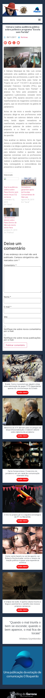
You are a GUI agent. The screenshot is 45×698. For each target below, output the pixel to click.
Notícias (24, 37)
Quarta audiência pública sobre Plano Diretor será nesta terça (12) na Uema (11, 192)
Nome (7, 297)
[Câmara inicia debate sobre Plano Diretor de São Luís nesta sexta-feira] (11, 212)
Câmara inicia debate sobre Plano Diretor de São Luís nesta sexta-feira (10, 223)
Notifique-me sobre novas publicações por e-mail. (22, 339)
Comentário (10, 265)
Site (5, 317)
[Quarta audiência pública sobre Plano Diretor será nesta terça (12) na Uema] (11, 181)
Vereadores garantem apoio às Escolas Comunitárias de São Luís (27, 192)
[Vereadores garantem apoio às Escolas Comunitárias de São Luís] (28, 181)
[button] (39, 20)
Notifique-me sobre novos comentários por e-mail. (22, 330)
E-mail (7, 307)
